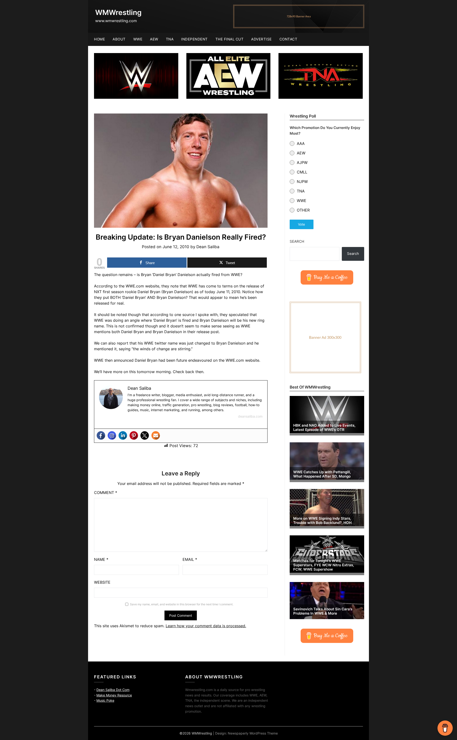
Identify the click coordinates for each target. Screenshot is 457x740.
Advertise (261, 39)
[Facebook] (101, 435)
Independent (194, 39)
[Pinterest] (133, 435)
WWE (138, 39)
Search (297, 241)
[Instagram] (112, 435)
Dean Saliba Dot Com (112, 690)
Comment (105, 492)
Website (102, 582)
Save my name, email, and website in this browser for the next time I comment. (181, 604)
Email (190, 559)
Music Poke (105, 700)
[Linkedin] (123, 435)
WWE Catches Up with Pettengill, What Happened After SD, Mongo (322, 474)
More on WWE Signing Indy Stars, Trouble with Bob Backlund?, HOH (322, 520)
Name (101, 559)
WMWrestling (118, 12)
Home (99, 39)
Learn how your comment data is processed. (206, 625)
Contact (288, 39)
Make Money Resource (114, 695)
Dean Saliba (207, 246)
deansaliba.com (250, 416)
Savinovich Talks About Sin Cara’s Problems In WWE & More (322, 611)
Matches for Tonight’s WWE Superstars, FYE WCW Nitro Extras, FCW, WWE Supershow (323, 565)
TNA (170, 39)
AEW (154, 39)
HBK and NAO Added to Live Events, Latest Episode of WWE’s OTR (324, 427)
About (119, 39)
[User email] (155, 435)
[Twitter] (144, 435)
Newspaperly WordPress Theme (253, 733)
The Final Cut (229, 39)
